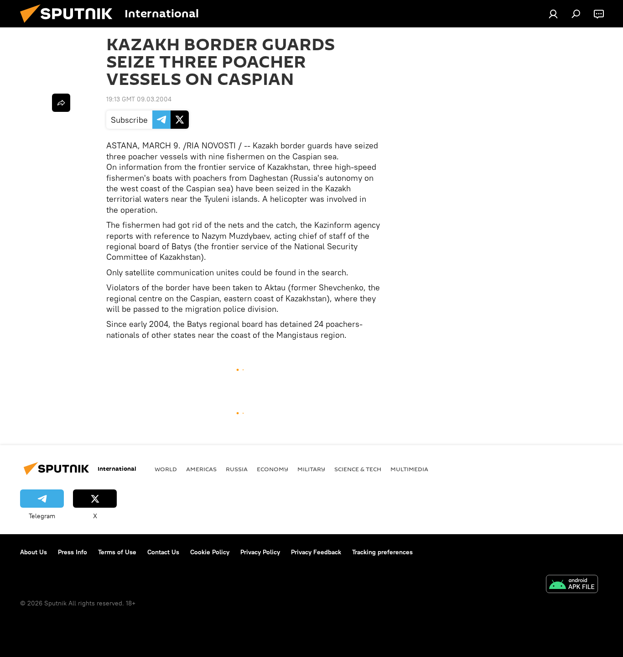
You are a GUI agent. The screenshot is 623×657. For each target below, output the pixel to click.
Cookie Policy (209, 552)
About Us (33, 552)
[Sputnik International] (70, 25)
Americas (201, 469)
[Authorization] (553, 14)
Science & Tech (357, 469)
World (166, 469)
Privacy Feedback (316, 552)
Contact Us (163, 552)
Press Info (72, 552)
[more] (61, 103)
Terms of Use (117, 552)
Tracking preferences (382, 552)
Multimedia (409, 469)
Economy (272, 469)
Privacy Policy (260, 552)
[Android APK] (572, 585)
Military (311, 469)
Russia (237, 469)
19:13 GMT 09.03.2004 (138, 99)
